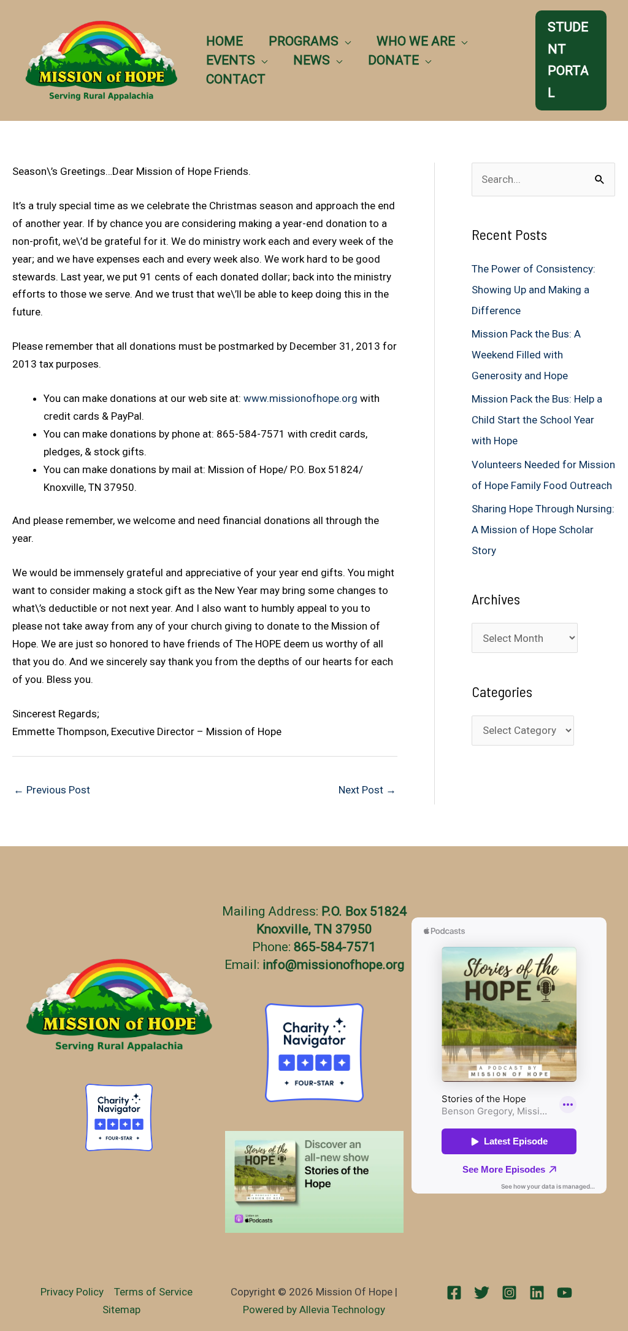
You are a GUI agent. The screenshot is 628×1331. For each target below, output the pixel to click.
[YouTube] (564, 1292)
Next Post (367, 790)
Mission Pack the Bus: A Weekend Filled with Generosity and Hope (526, 355)
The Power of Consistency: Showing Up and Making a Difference (533, 290)
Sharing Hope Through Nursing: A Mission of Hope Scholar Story (543, 530)
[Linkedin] (537, 1292)
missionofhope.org (350, 964)
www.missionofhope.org (300, 398)
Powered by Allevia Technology (314, 1309)
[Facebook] (454, 1292)
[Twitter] (481, 1292)
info (273, 964)
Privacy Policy (72, 1292)
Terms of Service (153, 1292)
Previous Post (51, 790)
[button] (345, 41)
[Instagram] (509, 1292)
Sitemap (121, 1309)
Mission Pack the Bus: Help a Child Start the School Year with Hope (537, 420)
